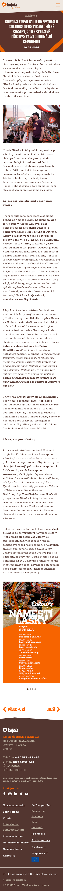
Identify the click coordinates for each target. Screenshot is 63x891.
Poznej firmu (11, 811)
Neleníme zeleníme (16, 842)
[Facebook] (4, 794)
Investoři (37, 827)
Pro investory (40, 840)
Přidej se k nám (13, 835)
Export (35, 822)
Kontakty (9, 855)
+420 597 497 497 (27, 757)
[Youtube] (26, 794)
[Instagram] (10, 794)
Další (51, 709)
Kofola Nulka (11, 824)
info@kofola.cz (23, 761)
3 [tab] (34, 690)
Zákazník (37, 816)
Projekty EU (39, 853)
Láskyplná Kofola (13, 829)
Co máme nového (14, 805)
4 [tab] (37, 690)
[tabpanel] (31, 632)
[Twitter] (21, 794)
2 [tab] (32, 690)
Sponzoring (38, 811)
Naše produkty (12, 848)
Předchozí (16, 709)
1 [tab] (29, 690)
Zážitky (31, 15)
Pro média (38, 833)
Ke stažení (38, 846)
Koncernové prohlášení (14, 879)
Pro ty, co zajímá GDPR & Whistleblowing (30, 873)
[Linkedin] (15, 794)
